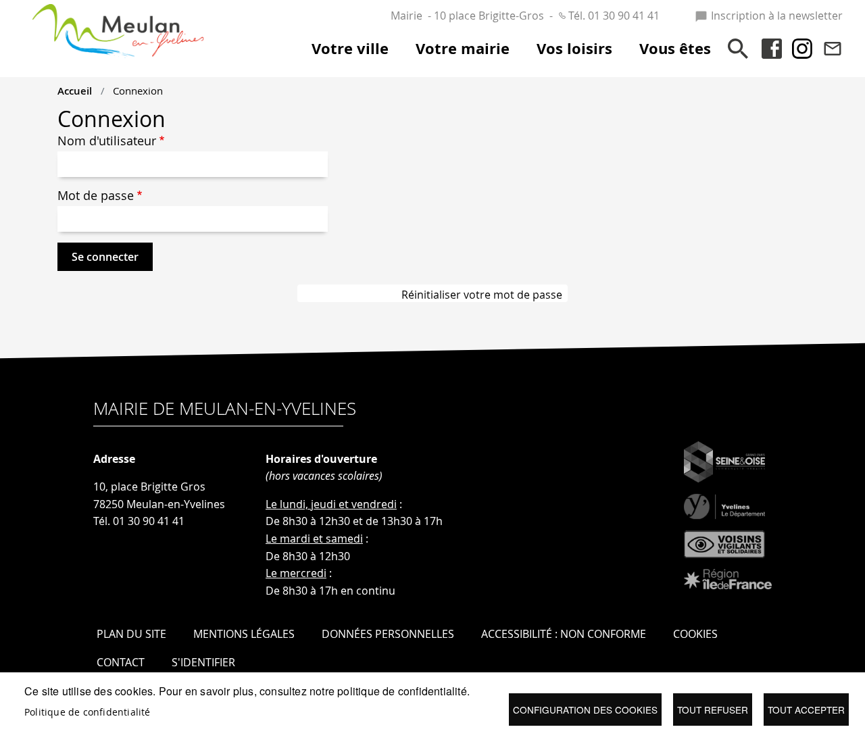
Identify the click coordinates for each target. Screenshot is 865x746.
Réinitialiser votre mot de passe (481, 294)
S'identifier (203, 662)
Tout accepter (806, 709)
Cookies (695, 633)
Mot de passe (95, 195)
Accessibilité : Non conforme (563, 633)
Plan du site (131, 633)
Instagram (802, 49)
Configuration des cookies (585, 709)
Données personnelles (388, 633)
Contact (832, 49)
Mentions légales (244, 633)
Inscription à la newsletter (777, 15)
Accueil (74, 90)
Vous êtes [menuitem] (675, 49)
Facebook (772, 49)
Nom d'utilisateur (106, 141)
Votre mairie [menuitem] (463, 49)
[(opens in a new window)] (728, 462)
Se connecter (105, 256)
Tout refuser (712, 709)
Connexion (138, 90)
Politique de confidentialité (87, 712)
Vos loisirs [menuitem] (574, 49)
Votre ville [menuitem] (350, 49)
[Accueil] (118, 17)
